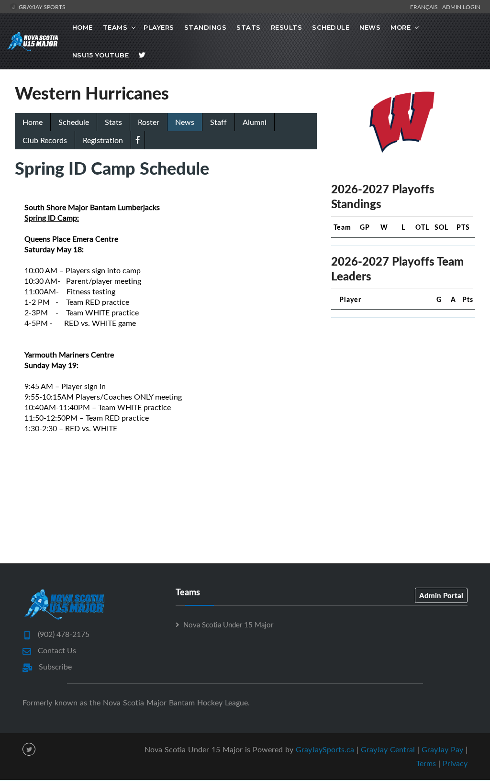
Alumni (255, 122)
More (400, 27)
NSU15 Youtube (100, 55)
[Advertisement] (403, 385)
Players (159, 27)
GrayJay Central (388, 749)
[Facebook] (138, 139)
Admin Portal (441, 595)
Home (82, 27)
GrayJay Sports (41, 7)
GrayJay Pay (442, 749)
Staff (218, 122)
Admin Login (461, 7)
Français (425, 7)
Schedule (330, 27)
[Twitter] (142, 55)
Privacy (455, 763)
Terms (426, 763)
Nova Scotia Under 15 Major (228, 624)
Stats (248, 27)
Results (286, 27)
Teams (115, 27)
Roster (148, 122)
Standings (205, 27)
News (369, 27)
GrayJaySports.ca (325, 749)
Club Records (44, 140)
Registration (103, 140)
